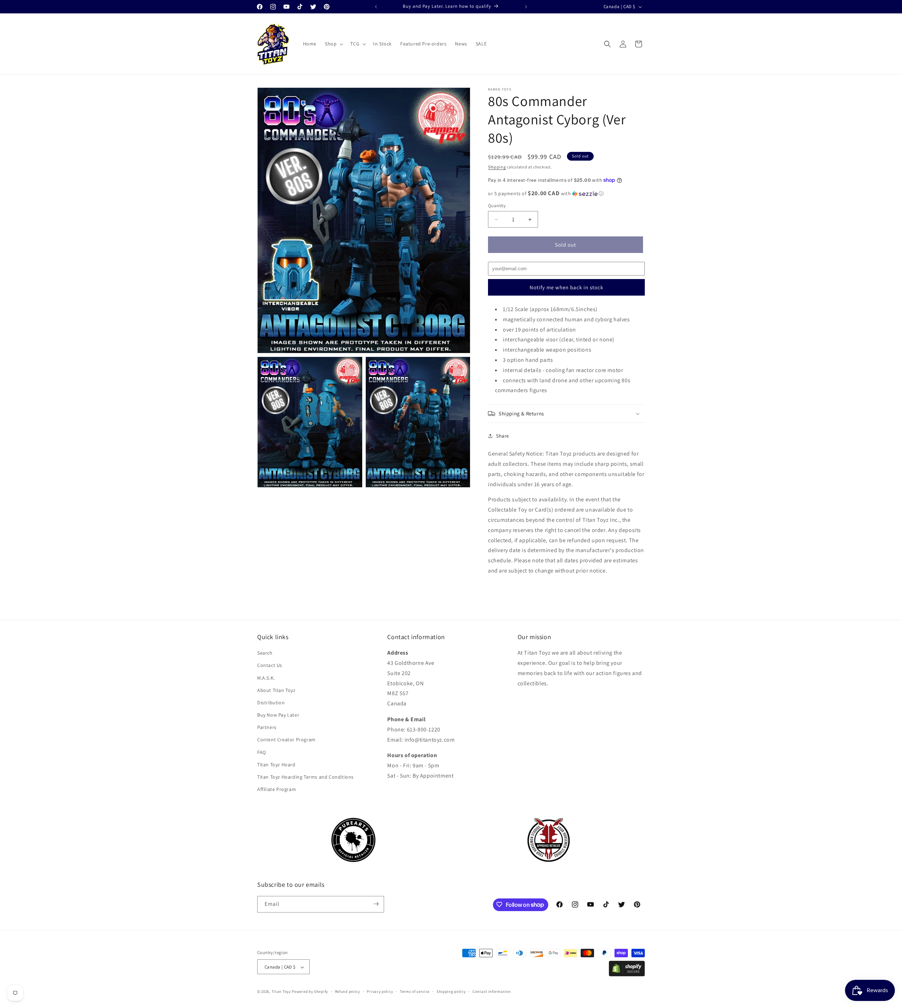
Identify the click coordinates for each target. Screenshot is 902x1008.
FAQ (261, 752)
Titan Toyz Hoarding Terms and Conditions (305, 777)
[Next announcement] (526, 6)
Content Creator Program (286, 740)
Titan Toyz (281, 991)
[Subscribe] (376, 904)
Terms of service (415, 991)
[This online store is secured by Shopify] (627, 974)
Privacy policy (380, 991)
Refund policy (347, 991)
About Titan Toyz (276, 690)
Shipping (497, 166)
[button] (333, 43)
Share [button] (502, 436)
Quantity (497, 206)
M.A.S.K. (266, 678)
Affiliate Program (276, 789)
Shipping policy (451, 991)
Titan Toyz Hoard (276, 764)
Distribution (271, 702)
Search (265, 653)
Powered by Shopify (310, 991)
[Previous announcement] (376, 6)
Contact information (491, 991)
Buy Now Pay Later (278, 715)
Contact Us (269, 665)
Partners (267, 727)
